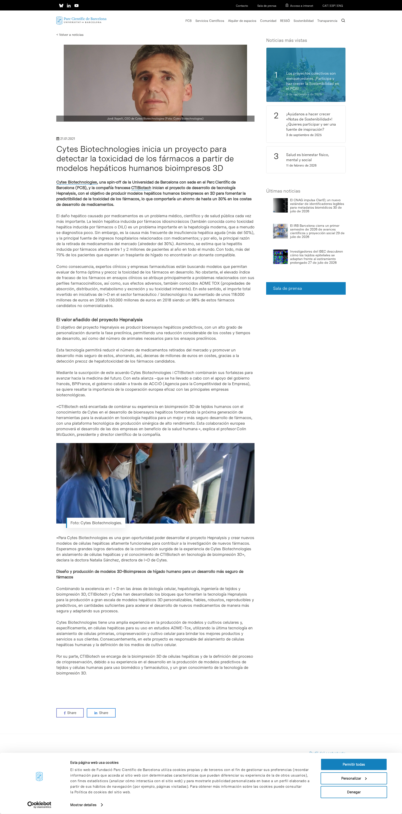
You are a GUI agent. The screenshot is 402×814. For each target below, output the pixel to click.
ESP (332, 5)
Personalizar (351, 778)
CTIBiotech (141, 187)
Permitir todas (354, 764)
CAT (325, 5)
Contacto (242, 5)
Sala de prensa (266, 5)
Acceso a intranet (301, 5)
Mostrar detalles (83, 805)
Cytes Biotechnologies (76, 182)
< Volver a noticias (70, 35)
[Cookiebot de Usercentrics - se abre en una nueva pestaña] (39, 804)
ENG (340, 5)
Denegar (354, 792)
